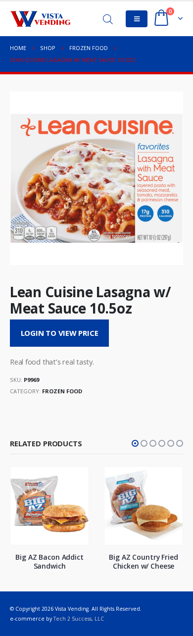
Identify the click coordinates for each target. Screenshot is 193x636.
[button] (135, 443)
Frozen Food (62, 391)
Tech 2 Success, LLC (78, 618)
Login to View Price (59, 333)
